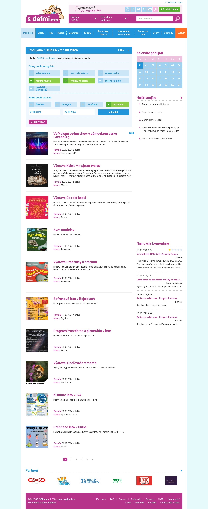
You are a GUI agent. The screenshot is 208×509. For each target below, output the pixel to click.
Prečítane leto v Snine (70, 427)
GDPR (161, 499)
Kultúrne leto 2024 (67, 395)
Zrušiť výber (38, 121)
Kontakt (152, 502)
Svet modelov (63, 230)
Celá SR (40, 58)
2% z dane (101, 499)
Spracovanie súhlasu (170, 502)
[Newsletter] (149, 9)
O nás (128, 502)
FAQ (112, 499)
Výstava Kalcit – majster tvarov (76, 166)
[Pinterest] (144, 9)
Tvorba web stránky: (42, 502)
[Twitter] (138, 9)
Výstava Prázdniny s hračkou (75, 262)
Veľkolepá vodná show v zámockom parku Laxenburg (85, 135)
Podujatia (50, 58)
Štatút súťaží (174, 499)
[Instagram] (127, 9)
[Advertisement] (159, 191)
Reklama (139, 502)
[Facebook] (132, 9)
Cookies (150, 499)
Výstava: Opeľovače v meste (75, 363)
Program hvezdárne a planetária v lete (82, 331)
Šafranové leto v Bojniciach (74, 299)
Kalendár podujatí (150, 53)
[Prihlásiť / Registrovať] (155, 9)
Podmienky (136, 499)
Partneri (122, 499)
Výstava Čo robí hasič (69, 198)
